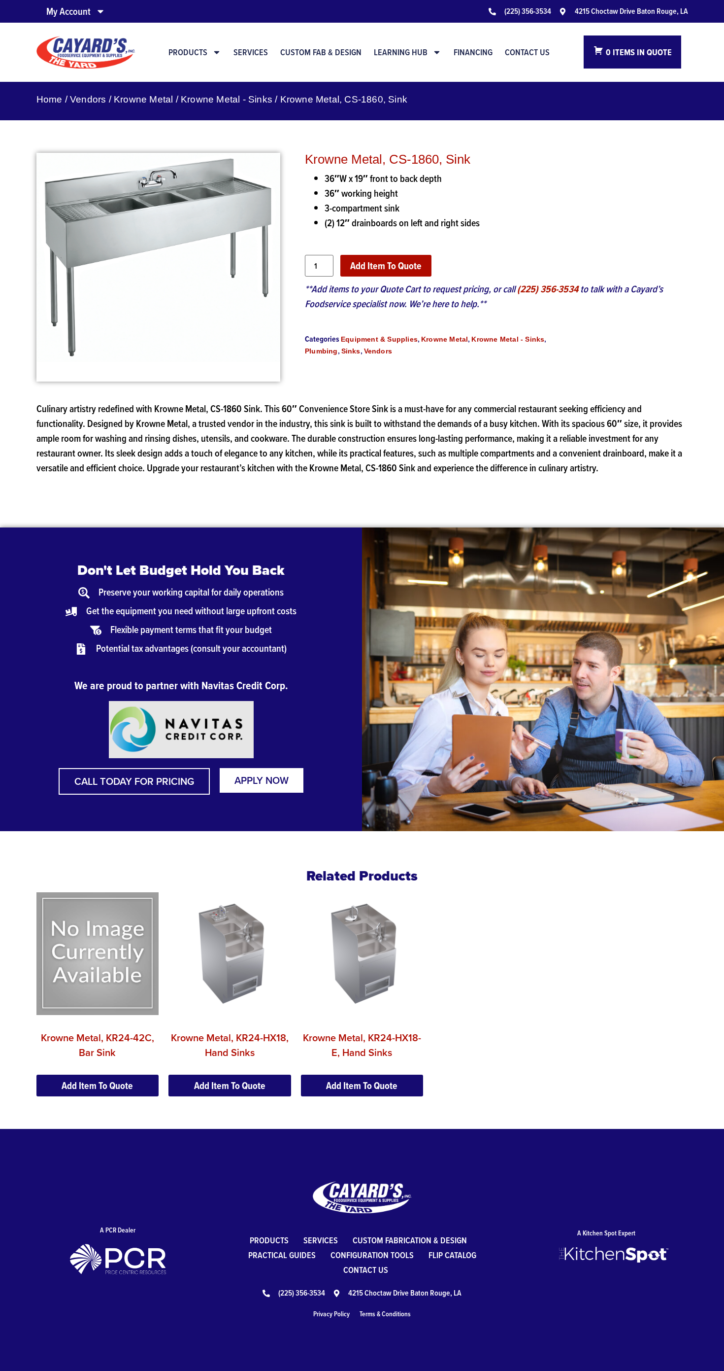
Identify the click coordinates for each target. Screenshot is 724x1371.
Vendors (88, 99)
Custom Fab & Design (321, 52)
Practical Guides (282, 1255)
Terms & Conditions (385, 1314)
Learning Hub (401, 52)
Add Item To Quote (386, 266)
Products (187, 52)
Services (250, 52)
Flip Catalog (452, 1255)
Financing (473, 52)
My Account (68, 11)
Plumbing (321, 351)
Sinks (351, 351)
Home (49, 99)
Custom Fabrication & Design (410, 1240)
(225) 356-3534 (547, 289)
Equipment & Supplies (379, 339)
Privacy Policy (331, 1314)
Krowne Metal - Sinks (226, 99)
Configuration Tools (372, 1255)
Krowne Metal (143, 99)
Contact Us (527, 52)
